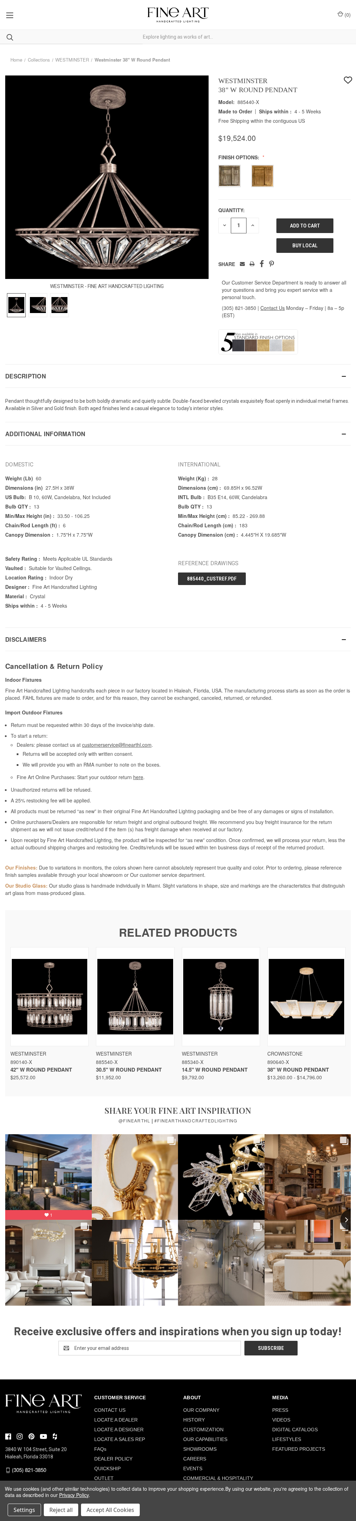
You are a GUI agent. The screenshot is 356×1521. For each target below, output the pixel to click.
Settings (24, 1510)
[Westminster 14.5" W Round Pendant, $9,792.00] (221, 996)
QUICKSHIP (107, 1468)
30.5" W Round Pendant (129, 1069)
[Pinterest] (271, 263)
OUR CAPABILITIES (205, 1439)
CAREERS (194, 1459)
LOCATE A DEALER (116, 1420)
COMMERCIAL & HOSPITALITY (218, 1478)
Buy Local (305, 245)
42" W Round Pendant (41, 1069)
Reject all (61, 1510)
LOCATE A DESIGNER (119, 1429)
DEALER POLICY (113, 1459)
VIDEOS (281, 1420)
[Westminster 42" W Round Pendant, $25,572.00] (49, 996)
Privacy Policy (74, 1494)
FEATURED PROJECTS (298, 1449)
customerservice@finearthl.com (117, 744)
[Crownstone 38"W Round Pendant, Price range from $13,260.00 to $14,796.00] (306, 996)
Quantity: (231, 210)
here (138, 777)
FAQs (100, 1449)
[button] (178, 376)
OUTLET (104, 1478)
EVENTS (192, 1468)
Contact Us (272, 307)
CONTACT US (110, 1410)
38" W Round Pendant (298, 1069)
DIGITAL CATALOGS (295, 1429)
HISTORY (194, 1420)
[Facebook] (261, 263)
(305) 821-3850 (239, 307)
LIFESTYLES (286, 1439)
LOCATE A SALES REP (119, 1439)
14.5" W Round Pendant (215, 1069)
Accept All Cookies (110, 1510)
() (347, 14)
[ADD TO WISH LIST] (348, 80)
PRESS (280, 1410)
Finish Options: (239, 157)
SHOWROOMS (200, 1449)
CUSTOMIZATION (203, 1429)
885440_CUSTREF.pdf (212, 579)
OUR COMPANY (201, 1410)
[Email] (242, 263)
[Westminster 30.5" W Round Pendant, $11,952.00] (135, 996)
